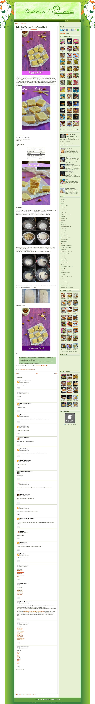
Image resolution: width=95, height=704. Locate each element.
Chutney (62, 224)
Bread (62, 216)
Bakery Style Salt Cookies (70, 188)
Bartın (18, 662)
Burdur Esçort (20, 628)
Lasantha (46, 702)
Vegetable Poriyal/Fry (65, 285)
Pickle (62, 255)
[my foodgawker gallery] (70, 423)
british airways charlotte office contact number (33, 611)
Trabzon (18, 656)
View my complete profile (66, 143)
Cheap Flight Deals (24, 601)
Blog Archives (69, 33)
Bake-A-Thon (63, 205)
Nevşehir (19, 657)
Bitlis (18, 653)
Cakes (62, 220)
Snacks (62, 268)
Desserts (30, 369)
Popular (62, 33)
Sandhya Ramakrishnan (26, 518)
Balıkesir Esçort (20, 639)
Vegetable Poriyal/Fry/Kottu (66, 287)
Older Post (55, 373)
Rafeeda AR (23, 448)
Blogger (75, 351)
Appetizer (63, 199)
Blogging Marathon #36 (41, 365)
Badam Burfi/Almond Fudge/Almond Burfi (31, 27)
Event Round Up (64, 239)
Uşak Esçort (19, 634)
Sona (21, 507)
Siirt (17, 655)
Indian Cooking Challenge (66, 247)
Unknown (22, 414)
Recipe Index (23, 23)
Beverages (63, 210)
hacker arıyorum (20, 572)
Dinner (62, 233)
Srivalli (22, 531)
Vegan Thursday (64, 283)
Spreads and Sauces (65, 272)
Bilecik (18, 663)
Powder (62, 258)
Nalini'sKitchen (46, 699)
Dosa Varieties (64, 235)
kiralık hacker (19, 570)
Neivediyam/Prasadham (65, 251)
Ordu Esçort (19, 629)
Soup (62, 270)
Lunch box (63, 249)
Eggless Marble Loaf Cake (70, 157)
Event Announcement (65, 237)
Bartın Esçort (20, 632)
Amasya (18, 660)
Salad (62, 264)
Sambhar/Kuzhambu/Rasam (66, 266)
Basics (62, 207)
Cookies (62, 228)
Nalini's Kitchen (72, 134)
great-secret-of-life (24, 403)
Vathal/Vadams (64, 281)
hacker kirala (19, 594)
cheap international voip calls (61, 702)
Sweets (33, 369)
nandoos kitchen (24, 380)
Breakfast (63, 218)
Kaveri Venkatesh (24, 460)
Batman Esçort (20, 635)
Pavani (22, 553)
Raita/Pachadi (63, 260)
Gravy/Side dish (64, 241)
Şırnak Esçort (20, 636)
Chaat (62, 222)
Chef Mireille (23, 426)
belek (18, 576)
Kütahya (18, 659)
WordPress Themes (37, 702)
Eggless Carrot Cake (69, 171)
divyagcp (22, 542)
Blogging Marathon (25, 369)
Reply (18, 388)
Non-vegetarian (64, 253)
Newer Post (17, 373)
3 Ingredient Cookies (69, 164)
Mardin (18, 652)
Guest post (63, 243)
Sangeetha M (23, 482)
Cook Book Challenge (65, 226)
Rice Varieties (63, 262)
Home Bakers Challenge (65, 245)
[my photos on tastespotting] (70, 424)
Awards (62, 201)
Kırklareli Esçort (20, 631)
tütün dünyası (20, 591)
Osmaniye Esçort (20, 638)
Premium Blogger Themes (52, 702)
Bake (62, 203)
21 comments (34, 29)
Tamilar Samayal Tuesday (66, 276)
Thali (62, 278)
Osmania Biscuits (68, 148)
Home (16, 23)
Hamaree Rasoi (23, 494)
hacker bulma (20, 593)
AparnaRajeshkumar (25, 471)
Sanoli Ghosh (23, 437)
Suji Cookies (67, 179)
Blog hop (62, 212)
